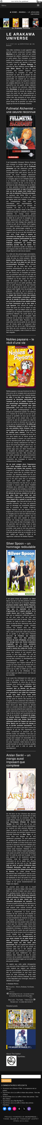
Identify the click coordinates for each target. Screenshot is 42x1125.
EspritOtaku (25, 44)
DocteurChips (7, 1097)
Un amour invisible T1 (19, 1047)
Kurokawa (30, 987)
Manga (9, 45)
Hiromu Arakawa (21, 987)
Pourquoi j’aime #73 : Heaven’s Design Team (19, 1026)
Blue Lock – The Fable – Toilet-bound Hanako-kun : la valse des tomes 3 (20, 1000)
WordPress (30, 1117)
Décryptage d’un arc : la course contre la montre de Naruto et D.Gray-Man (21, 994)
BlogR (13, 1119)
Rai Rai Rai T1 (19, 1101)
